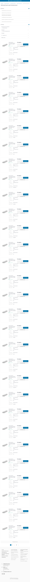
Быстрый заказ (22, 46)
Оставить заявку (5, 565)
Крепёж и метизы (13, 558)
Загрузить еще (15, 541)
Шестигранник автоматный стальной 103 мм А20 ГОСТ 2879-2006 (12, 460)
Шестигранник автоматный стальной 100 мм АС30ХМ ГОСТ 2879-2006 (12, 393)
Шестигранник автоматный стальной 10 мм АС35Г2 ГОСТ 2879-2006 (12, 210)
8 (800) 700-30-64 (6, 563)
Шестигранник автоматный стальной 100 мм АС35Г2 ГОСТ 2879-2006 (12, 410)
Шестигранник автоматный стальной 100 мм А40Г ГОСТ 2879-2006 (12, 310)
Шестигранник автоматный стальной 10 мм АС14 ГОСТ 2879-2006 (12, 143)
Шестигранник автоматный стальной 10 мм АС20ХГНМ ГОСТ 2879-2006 (12, 177)
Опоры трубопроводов (14, 554)
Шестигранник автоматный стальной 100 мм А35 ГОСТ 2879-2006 (12, 293)
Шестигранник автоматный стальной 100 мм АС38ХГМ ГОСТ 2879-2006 (12, 427)
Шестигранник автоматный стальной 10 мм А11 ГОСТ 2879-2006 (12, 43)
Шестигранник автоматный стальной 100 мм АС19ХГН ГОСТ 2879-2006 (12, 360)
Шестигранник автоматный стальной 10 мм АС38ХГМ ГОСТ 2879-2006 (12, 227)
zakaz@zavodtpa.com (6, 564)
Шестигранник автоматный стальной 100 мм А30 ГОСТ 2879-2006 (12, 277)
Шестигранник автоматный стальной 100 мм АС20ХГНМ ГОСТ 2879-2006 (12, 377)
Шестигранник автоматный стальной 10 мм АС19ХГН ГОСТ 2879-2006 (12, 160)
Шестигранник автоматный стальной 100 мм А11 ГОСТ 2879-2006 (12, 243)
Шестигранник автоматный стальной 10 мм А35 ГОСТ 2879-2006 (12, 93)
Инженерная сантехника (14, 555)
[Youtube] (4, 574)
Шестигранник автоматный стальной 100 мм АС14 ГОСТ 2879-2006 (12, 343)
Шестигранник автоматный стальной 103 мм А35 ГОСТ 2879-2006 (12, 493)
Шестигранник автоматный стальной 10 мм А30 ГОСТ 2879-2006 (12, 77)
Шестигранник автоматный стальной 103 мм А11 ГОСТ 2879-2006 (12, 443)
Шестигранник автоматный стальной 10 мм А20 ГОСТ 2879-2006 (12, 60)
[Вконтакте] (2, 574)
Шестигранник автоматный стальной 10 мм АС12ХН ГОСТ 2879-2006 (12, 127)
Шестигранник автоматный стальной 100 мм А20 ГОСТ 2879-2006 (12, 260)
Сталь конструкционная (6, 31)
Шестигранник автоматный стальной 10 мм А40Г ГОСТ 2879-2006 (12, 110)
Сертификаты (4, 552)
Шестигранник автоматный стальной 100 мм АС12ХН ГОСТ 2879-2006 (12, 327)
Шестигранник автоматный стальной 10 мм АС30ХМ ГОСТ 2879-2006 (12, 193)
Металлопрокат (13, 559)
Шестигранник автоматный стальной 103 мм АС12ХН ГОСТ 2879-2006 (12, 527)
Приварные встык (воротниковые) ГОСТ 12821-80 (23, 557)
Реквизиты (4, 557)
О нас (3, 549)
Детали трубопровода (14, 550)
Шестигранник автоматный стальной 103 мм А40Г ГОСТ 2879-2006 (12, 510)
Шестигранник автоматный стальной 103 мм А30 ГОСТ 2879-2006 (12, 477)
